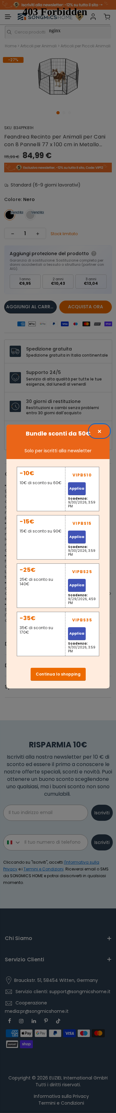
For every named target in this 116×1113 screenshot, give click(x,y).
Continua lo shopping (58, 674)
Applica (76, 488)
